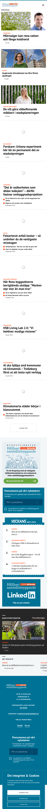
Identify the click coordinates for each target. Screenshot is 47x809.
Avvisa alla (23, 804)
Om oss (27, 725)
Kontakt (20, 725)
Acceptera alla (23, 792)
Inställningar (23, 798)
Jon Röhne (23, 708)
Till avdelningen (38, 618)
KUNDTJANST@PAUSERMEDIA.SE (28, 714)
